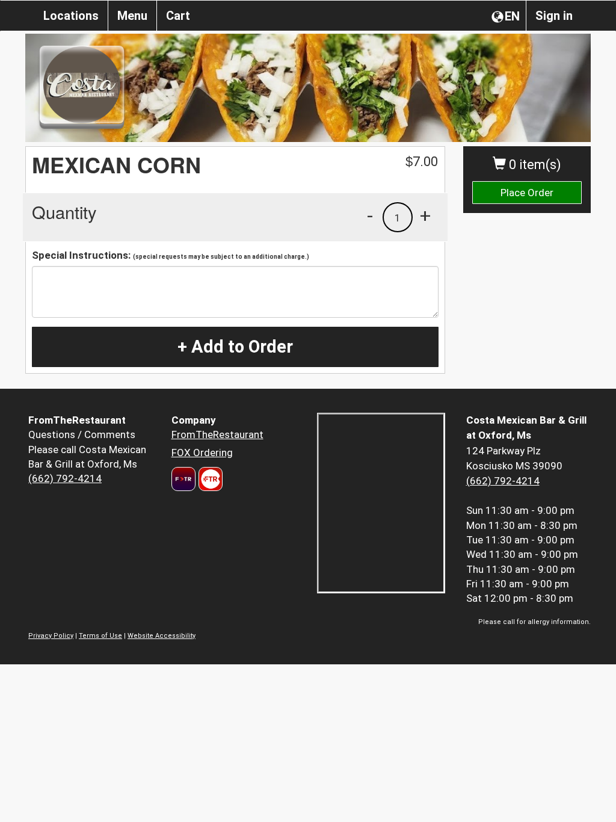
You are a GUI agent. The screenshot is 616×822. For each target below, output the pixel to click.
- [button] (370, 215)
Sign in (554, 15)
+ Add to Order (235, 346)
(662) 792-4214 (65, 478)
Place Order (526, 193)
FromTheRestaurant (217, 434)
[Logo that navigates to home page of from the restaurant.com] (183, 479)
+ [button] (425, 215)
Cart (178, 15)
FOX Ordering (202, 453)
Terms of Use (100, 636)
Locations (71, 15)
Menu (132, 15)
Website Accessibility (162, 636)
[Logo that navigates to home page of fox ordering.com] (209, 479)
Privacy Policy (50, 636)
